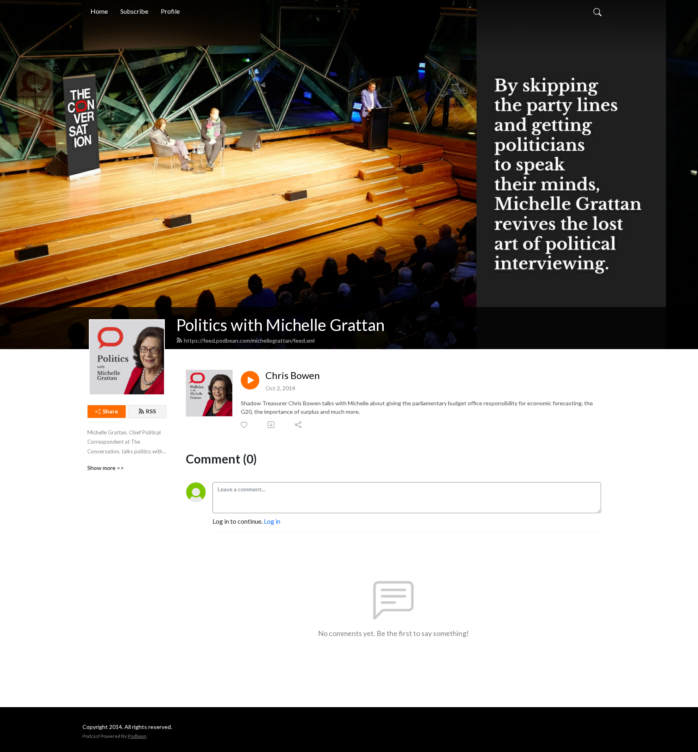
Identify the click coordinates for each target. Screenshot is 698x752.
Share (110, 411)
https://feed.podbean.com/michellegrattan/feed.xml (249, 340)
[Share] (298, 425)
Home (99, 11)
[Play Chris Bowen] (250, 380)
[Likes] (244, 425)
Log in (272, 521)
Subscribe (134, 11)
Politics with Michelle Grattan (280, 325)
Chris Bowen (292, 375)
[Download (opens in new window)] (271, 425)
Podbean (137, 736)
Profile (170, 11)
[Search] (597, 11)
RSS (151, 411)
